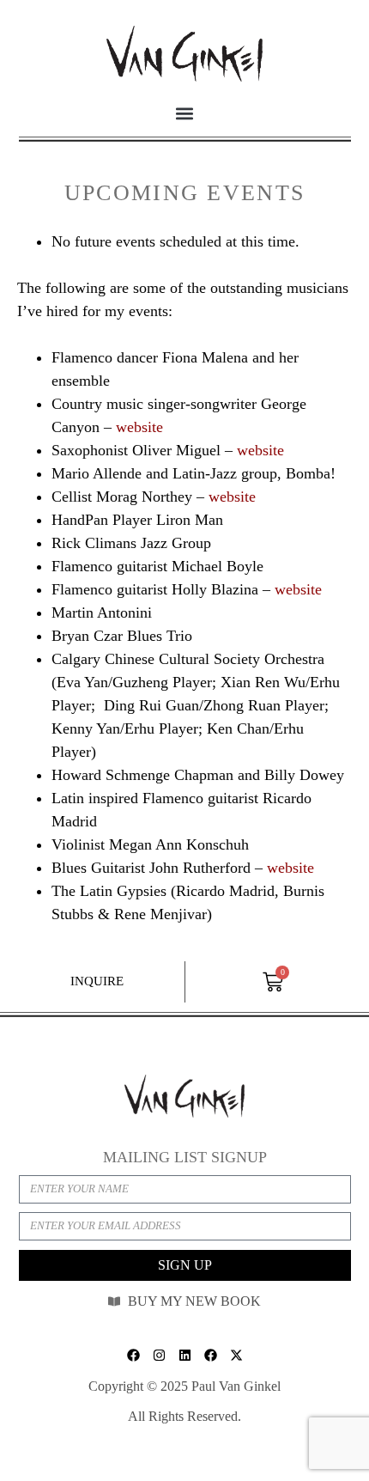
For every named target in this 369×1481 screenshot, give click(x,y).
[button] (185, 113)
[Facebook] (133, 1355)
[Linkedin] (184, 1355)
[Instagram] (159, 1355)
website (139, 427)
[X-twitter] (236, 1355)
